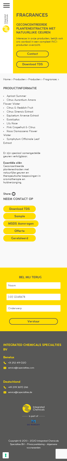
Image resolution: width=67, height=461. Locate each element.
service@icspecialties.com (21, 368)
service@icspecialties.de (20, 392)
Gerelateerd (19, 238)
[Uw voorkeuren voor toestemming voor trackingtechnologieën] (6, 455)
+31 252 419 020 (17, 363)
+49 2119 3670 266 (18, 387)
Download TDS (19, 209)
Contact (32, 54)
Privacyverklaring (36, 444)
